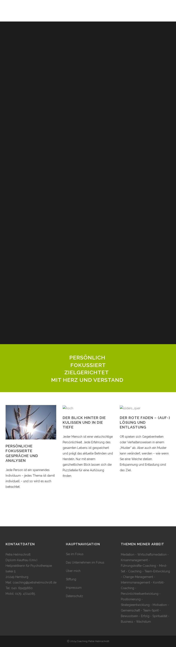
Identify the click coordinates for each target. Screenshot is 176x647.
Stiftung (71, 579)
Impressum (74, 587)
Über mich (73, 571)
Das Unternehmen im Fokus (85, 562)
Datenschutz (74, 596)
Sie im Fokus (74, 554)
